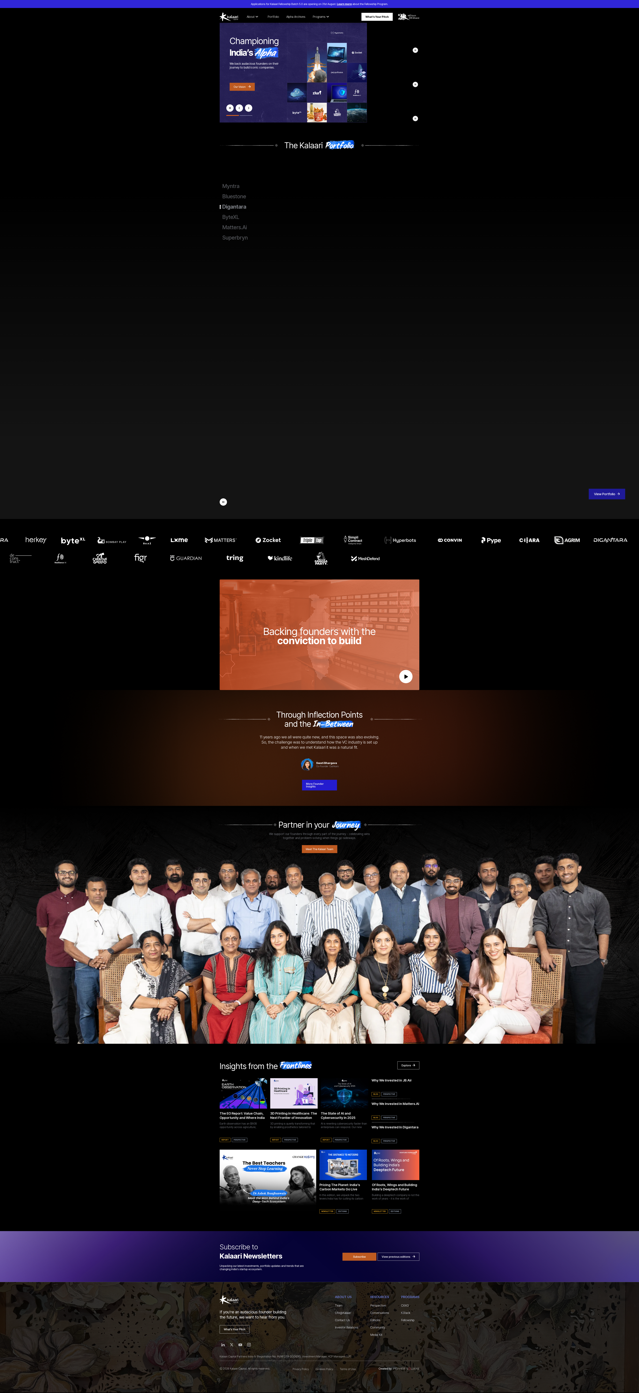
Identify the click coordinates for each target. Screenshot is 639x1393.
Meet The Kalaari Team (319, 849)
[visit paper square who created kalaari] (406, 1369)
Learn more (344, 4)
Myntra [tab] (230, 186)
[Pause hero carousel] (230, 108)
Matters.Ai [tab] (234, 227)
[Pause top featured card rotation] (415, 50)
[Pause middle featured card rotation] (415, 84)
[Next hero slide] (248, 108)
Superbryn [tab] (235, 238)
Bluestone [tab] (234, 196)
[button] (252, 17)
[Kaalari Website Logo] (229, 16)
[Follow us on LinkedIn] (223, 1344)
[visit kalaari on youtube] (240, 1344)
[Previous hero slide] (239, 108)
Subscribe (359, 1256)
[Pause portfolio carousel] (223, 502)
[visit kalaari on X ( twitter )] (231, 1344)
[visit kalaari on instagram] (249, 1344)
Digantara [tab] (234, 207)
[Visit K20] (408, 16)
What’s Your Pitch (377, 16)
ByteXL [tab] (230, 217)
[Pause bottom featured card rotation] (415, 118)
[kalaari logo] (229, 1299)
